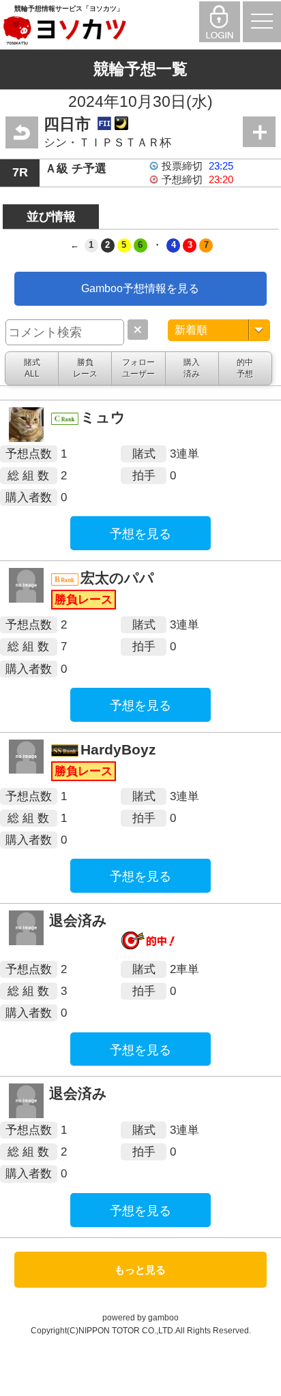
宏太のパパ (117, 578)
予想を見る (140, 534)
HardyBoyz (118, 749)
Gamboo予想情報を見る (140, 288)
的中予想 (245, 368)
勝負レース (85, 368)
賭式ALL (32, 368)
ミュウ (102, 417)
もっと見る (140, 1269)
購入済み (191, 368)
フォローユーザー (138, 368)
